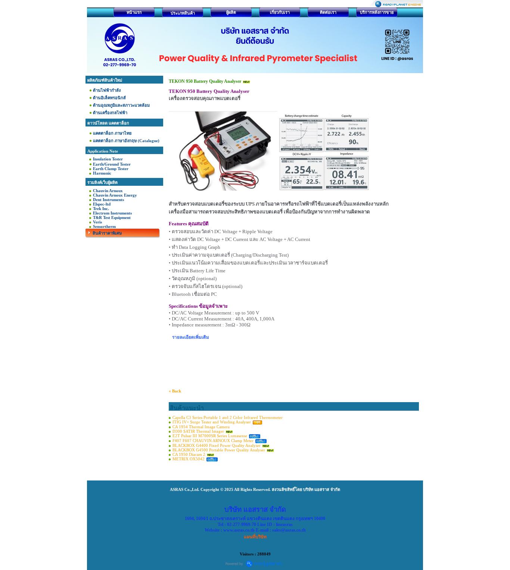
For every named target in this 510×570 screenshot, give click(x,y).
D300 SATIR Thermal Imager (198, 431)
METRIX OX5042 (188, 459)
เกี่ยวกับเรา (280, 12)
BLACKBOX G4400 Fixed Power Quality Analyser (217, 445)
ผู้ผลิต (231, 12)
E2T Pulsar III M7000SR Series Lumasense (209, 435)
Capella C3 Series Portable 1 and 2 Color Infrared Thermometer (227, 417)
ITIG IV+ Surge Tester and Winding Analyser (211, 422)
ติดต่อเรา (328, 12)
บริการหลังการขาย (377, 12)
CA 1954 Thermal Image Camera (201, 427)
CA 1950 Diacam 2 (189, 454)
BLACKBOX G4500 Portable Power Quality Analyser (218, 450)
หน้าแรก (134, 12)
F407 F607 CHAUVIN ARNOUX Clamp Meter (213, 440)
